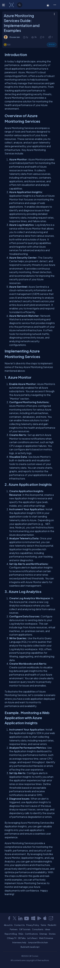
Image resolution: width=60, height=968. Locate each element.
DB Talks (22, 938)
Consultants (37, 929)
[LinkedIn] (20, 918)
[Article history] (24, 37)
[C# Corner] (12, 4)
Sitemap (43, 934)
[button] (54, 4)
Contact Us (19, 925)
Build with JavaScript (30, 947)
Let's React (32, 938)
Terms (43, 925)
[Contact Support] (51, 918)
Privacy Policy (32, 925)
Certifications (31, 934)
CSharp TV (11, 938)
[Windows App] (33, 918)
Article (52, 44)
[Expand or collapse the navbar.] (4, 5)
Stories (52, 934)
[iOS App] (45, 918)
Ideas (47, 929)
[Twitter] (14, 918)
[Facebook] (9, 918)
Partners (14, 929)
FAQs (20, 934)
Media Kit (52, 925)
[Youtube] (26, 918)
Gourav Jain (14, 37)
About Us (8, 925)
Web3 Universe (46, 938)
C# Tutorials (24, 929)
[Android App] (39, 918)
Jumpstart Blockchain (38, 942)
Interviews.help (19, 942)
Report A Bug (11, 934)
